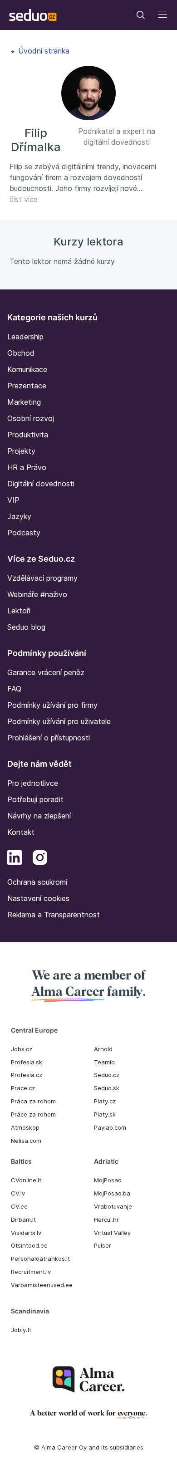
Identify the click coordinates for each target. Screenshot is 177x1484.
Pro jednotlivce (32, 783)
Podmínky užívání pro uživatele (59, 721)
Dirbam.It (23, 1219)
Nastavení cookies (38, 898)
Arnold (103, 1049)
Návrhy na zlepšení (39, 815)
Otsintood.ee (29, 1245)
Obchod (20, 353)
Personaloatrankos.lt (40, 1258)
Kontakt (20, 832)
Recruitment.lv (31, 1271)
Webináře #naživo (37, 594)
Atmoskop (25, 1127)
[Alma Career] (88, 1379)
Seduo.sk (106, 1088)
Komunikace (27, 369)
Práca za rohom (33, 1101)
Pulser (102, 1245)
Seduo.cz (106, 1074)
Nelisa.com (26, 1140)
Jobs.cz (21, 1049)
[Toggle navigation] (141, 15)
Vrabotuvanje (113, 1206)
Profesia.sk (26, 1062)
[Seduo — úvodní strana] (32, 14)
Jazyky (19, 516)
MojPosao (108, 1180)
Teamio (104, 1062)
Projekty (21, 450)
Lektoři (18, 610)
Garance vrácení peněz (45, 672)
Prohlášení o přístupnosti (48, 737)
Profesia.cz (26, 1074)
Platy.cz (105, 1101)
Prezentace (26, 385)
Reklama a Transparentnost (53, 914)
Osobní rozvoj (30, 418)
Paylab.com (110, 1127)
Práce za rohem (33, 1114)
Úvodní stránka (42, 50)
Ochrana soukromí (37, 881)
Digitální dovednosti (40, 483)
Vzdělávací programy (42, 578)
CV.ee (19, 1206)
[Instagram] (40, 858)
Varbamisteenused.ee (42, 1284)
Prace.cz (23, 1088)
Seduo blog (26, 627)
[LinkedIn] (14, 858)
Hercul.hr (106, 1219)
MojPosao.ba (112, 1193)
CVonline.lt (26, 1180)
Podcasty (23, 532)
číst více (24, 199)
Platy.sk (105, 1114)
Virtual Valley (112, 1232)
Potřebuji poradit (35, 799)
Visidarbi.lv (26, 1232)
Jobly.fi (21, 1329)
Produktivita (27, 434)
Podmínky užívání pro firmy (52, 705)
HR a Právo (26, 467)
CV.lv (18, 1193)
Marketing (24, 402)
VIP (13, 499)
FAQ (14, 688)
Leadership (25, 336)
